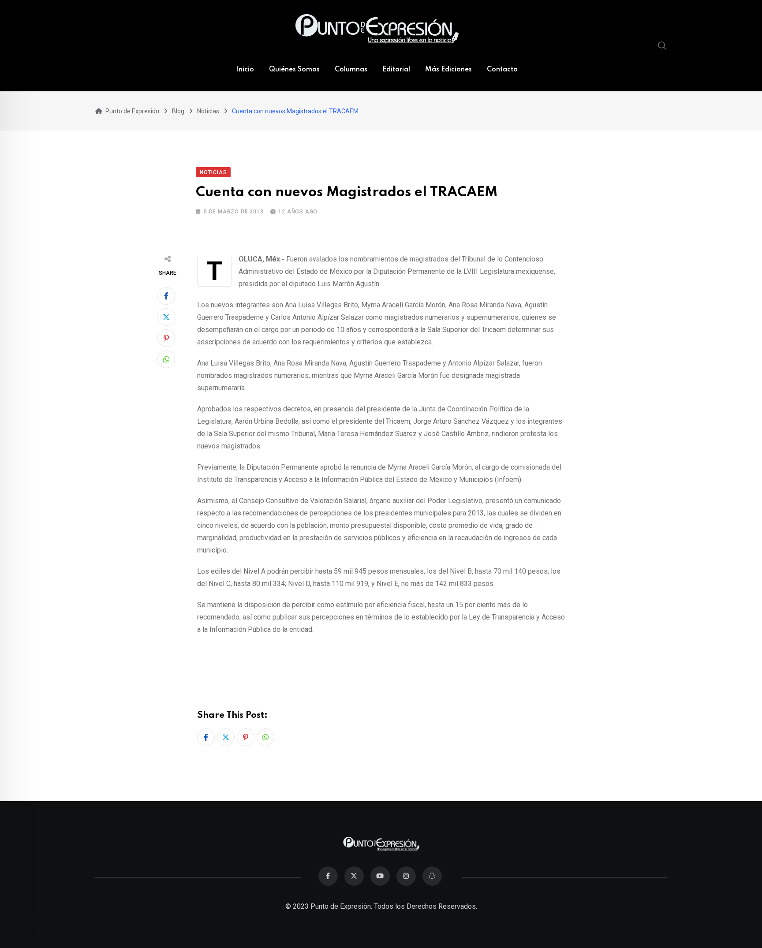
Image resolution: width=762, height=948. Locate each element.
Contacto (502, 69)
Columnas (351, 69)
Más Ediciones (448, 69)
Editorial (396, 69)
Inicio (245, 69)
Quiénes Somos (294, 69)
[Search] (662, 45)
